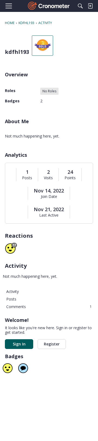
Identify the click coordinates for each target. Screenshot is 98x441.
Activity (12, 291)
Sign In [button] (19, 344)
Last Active (49, 215)
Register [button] (52, 344)
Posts (27, 177)
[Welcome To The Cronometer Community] (49, 6)
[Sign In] (90, 6)
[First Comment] (23, 368)
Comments (49, 306)
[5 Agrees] (7, 368)
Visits (48, 177)
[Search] (80, 6)
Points (70, 177)
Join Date (49, 196)
